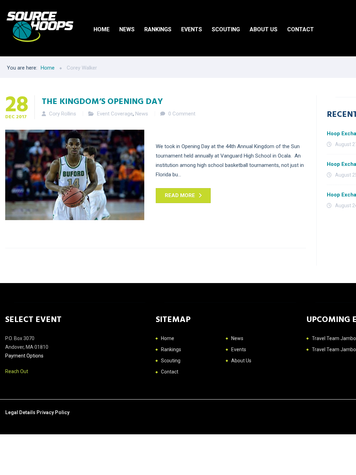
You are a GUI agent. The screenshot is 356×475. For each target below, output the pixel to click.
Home (102, 29)
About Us (263, 29)
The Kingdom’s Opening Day (102, 101)
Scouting (226, 29)
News (127, 29)
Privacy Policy (53, 412)
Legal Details (21, 412)
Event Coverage (115, 114)
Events (191, 29)
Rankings (157, 29)
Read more (180, 195)
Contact (300, 29)
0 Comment (181, 114)
